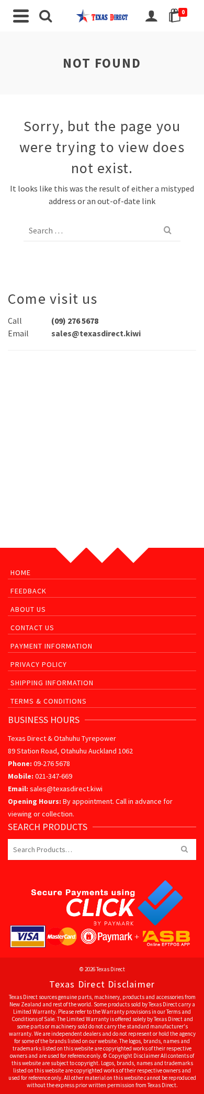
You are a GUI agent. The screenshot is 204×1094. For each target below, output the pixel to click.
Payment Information (51, 646)
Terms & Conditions (48, 701)
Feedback (28, 591)
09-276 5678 (51, 763)
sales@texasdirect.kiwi (96, 333)
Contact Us (32, 627)
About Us (28, 609)
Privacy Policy (38, 664)
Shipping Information (52, 682)
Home (20, 572)
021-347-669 (53, 776)
